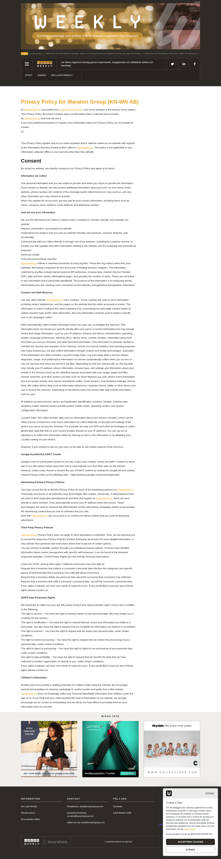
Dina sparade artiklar (30, 819)
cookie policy (189, 829)
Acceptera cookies (190, 842)
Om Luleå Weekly (62, 75)
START (28, 75)
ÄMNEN (41, 75)
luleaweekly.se (32, 109)
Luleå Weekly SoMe (122, 813)
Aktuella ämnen (28, 813)
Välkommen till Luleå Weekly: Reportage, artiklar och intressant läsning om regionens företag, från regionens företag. (66, 53)
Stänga (210, 793)
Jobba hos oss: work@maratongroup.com (86, 822)
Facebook (117, 806)
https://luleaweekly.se (71, 109)
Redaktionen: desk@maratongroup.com (85, 806)
